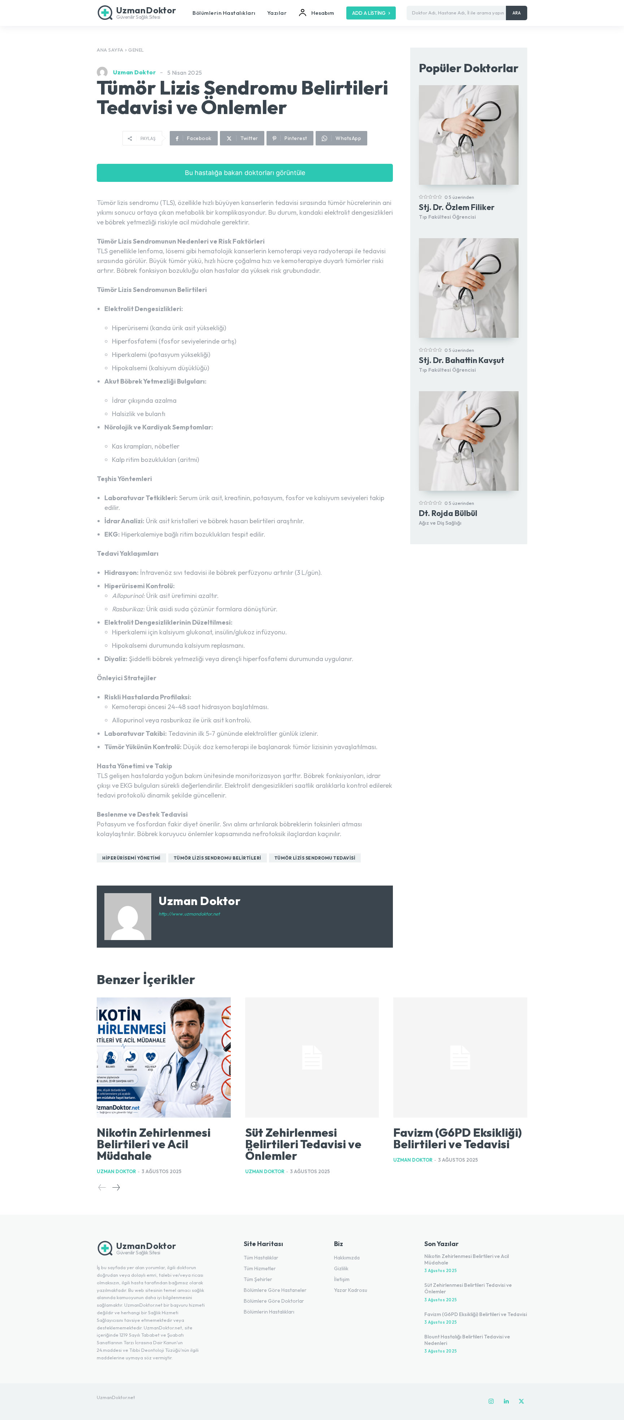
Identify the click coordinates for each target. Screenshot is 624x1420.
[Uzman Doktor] (104, 72)
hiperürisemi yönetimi (131, 858)
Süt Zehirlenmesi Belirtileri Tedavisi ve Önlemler (303, 1144)
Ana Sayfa (110, 50)
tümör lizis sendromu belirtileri (217, 858)
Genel (136, 50)
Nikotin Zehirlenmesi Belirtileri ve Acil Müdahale (154, 1144)
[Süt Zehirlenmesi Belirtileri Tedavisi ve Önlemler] (312, 1057)
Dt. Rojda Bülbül (448, 513)
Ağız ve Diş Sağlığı (440, 523)
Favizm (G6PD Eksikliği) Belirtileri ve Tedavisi (457, 1138)
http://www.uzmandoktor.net (189, 914)
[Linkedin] (506, 1401)
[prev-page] (102, 1187)
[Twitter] (521, 1401)
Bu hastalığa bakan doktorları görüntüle (245, 172)
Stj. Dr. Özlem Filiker (457, 207)
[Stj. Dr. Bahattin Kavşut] (469, 288)
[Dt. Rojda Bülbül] (469, 441)
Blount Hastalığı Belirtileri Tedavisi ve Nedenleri (467, 1339)
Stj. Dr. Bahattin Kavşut (461, 360)
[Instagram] (491, 1401)
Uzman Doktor (134, 72)
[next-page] (115, 1187)
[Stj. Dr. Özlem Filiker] (469, 135)
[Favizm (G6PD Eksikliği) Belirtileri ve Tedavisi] (460, 1057)
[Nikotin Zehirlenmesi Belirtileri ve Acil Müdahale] (164, 1057)
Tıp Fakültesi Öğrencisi (447, 217)
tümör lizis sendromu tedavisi (315, 858)
